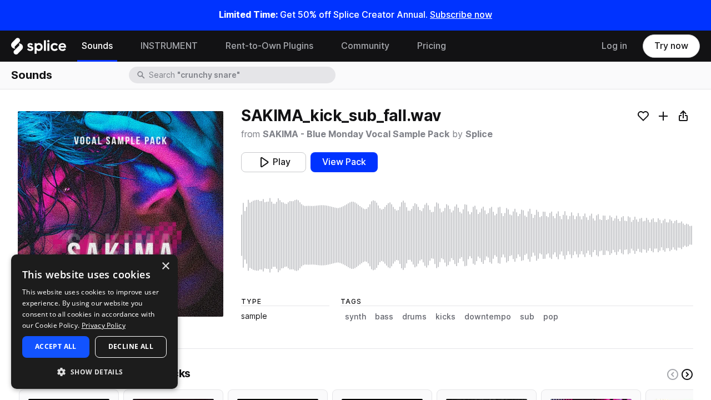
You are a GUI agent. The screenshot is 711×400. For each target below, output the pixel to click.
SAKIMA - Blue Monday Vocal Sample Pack (356, 134)
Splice (479, 134)
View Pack (344, 162)
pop (550, 316)
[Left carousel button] (672, 374)
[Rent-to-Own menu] (322, 46)
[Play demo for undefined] (120, 214)
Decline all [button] (130, 346)
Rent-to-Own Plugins (269, 46)
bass (384, 316)
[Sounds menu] (121, 46)
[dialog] (94, 321)
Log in (614, 46)
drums (414, 316)
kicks (445, 316)
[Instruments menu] (206, 46)
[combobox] (241, 75)
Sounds (97, 46)
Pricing (431, 46)
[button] (94, 371)
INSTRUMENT (169, 46)
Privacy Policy (104, 325)
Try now (671, 46)
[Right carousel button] (687, 374)
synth (355, 316)
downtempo (487, 316)
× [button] (165, 266)
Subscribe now (461, 14)
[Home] (38, 49)
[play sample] (467, 235)
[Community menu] (398, 46)
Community (365, 46)
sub (527, 316)
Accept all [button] (56, 346)
